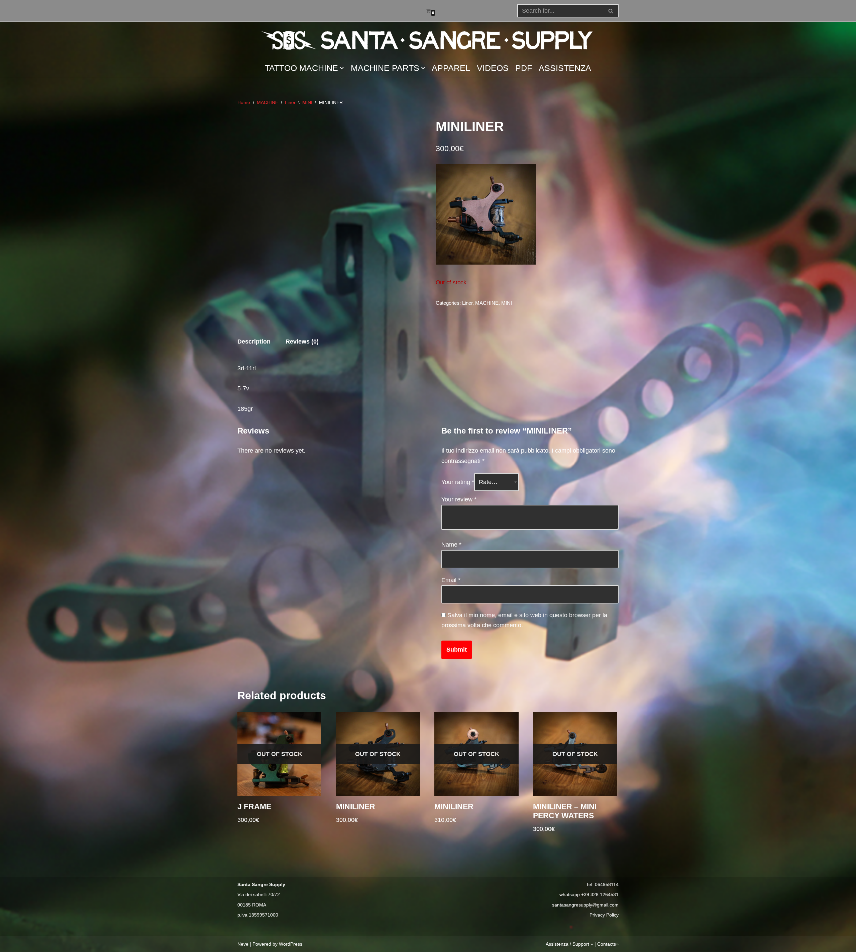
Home (243, 102)
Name (451, 544)
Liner (290, 102)
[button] (610, 10)
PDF (523, 68)
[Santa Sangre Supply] (428, 40)
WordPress (290, 944)
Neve (242, 944)
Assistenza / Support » (569, 944)
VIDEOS (493, 68)
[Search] (611, 10)
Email (450, 580)
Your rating (457, 482)
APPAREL (451, 68)
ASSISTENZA (565, 68)
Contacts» (608, 944)
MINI (307, 102)
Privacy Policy (604, 915)
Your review (458, 499)
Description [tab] (254, 341)
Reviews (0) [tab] (302, 341)
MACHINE (267, 102)
